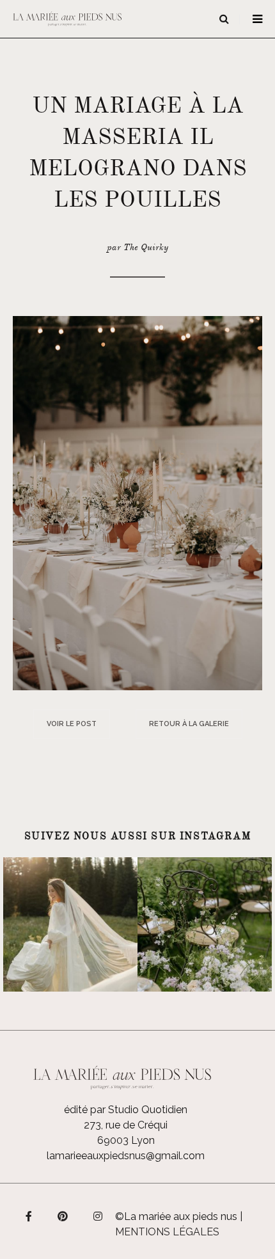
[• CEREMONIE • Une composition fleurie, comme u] (205, 924)
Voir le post (72, 724)
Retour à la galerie (189, 724)
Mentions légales (167, 1232)
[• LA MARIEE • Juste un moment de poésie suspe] (70, 924)
